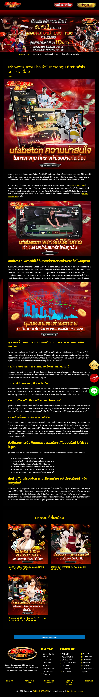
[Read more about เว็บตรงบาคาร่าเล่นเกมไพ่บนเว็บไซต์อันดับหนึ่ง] (71, 544)
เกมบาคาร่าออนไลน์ (78, 185)
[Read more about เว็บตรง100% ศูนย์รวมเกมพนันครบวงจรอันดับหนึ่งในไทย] (28, 544)
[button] (4, 34)
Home (21, 54)
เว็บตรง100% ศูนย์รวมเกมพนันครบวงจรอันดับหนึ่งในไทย (26, 568)
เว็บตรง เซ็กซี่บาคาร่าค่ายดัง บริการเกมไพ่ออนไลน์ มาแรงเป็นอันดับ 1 (27, 619)
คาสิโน (10, 76)
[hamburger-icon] (95, 13)
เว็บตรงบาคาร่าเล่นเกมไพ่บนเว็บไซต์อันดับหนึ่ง (68, 568)
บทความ (29, 54)
